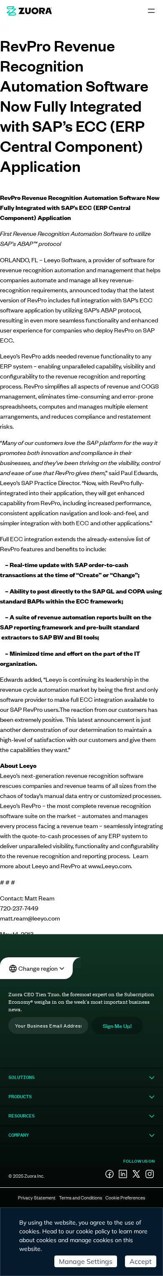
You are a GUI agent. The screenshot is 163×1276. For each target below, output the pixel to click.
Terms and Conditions (80, 1197)
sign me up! (117, 1025)
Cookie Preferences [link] (125, 1197)
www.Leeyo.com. (110, 865)
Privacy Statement (37, 1197)
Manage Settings (85, 1261)
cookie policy (93, 1231)
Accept (141, 1261)
